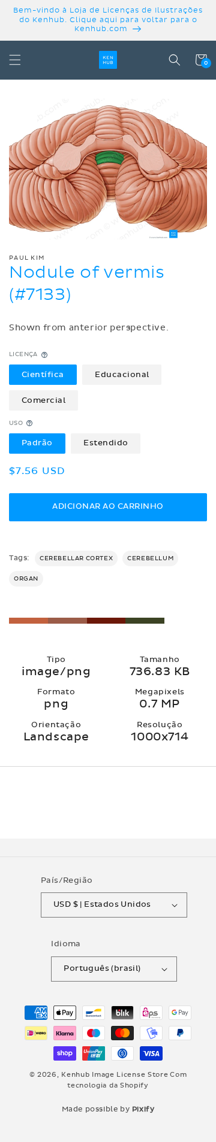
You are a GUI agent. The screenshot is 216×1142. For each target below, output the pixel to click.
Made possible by (108, 1109)
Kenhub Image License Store (114, 1075)
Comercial (44, 400)
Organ (26, 578)
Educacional (122, 374)
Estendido (105, 443)
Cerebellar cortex (76, 558)
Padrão (37, 443)
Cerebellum (150, 558)
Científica (43, 374)
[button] (15, 60)
